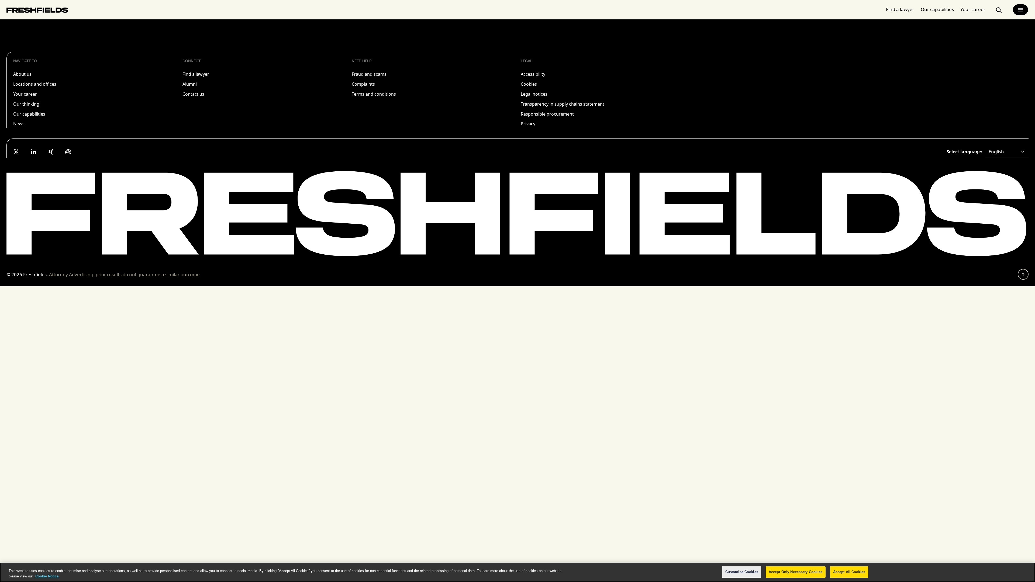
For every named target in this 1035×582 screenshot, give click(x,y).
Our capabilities (937, 9)
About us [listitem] (22, 74)
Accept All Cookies (849, 572)
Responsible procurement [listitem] (547, 114)
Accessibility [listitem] (533, 74)
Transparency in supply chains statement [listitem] (562, 104)
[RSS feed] (68, 151)
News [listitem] (19, 124)
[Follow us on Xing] (51, 151)
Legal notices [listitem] (534, 94)
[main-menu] (1020, 10)
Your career (972, 9)
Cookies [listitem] (529, 84)
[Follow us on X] (16, 151)
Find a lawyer (900, 9)
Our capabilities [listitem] (29, 114)
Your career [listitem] (25, 94)
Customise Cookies (741, 572)
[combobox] (1007, 151)
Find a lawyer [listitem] (195, 74)
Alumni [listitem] (189, 84)
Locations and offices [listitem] (34, 84)
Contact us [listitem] (193, 94)
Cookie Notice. (47, 576)
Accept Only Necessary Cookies (796, 572)
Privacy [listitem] (528, 124)
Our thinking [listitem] (26, 104)
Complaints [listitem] (363, 84)
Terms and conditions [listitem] (374, 94)
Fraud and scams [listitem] (369, 74)
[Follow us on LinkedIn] (33, 151)
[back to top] (1023, 274)
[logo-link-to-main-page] (37, 11)
